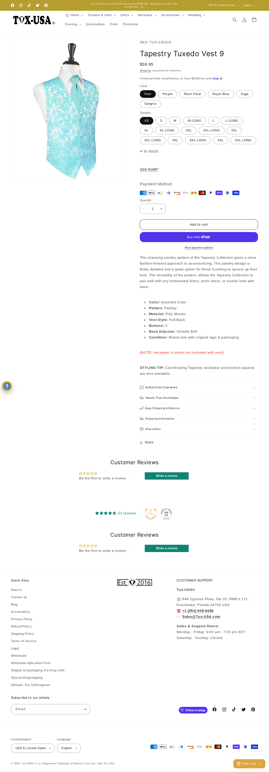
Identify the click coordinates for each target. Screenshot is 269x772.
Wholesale (18, 656)
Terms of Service (23, 641)
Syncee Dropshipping (27, 678)
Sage (245, 94)
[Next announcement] (183, 5)
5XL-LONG (243, 140)
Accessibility (20, 612)
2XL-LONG (211, 130)
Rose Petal (192, 94)
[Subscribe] (85, 709)
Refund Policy (21, 626)
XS (146, 120)
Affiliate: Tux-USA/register (30, 685)
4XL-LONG (198, 140)
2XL (189, 130)
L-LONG (232, 120)
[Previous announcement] (86, 5)
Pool (147, 94)
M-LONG (194, 120)
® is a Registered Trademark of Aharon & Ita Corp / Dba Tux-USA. (75, 763)
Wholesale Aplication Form (31, 663)
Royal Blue (220, 94)
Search (16, 590)
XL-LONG (167, 130)
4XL (175, 140)
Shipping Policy (22, 634)
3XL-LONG (152, 140)
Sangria (150, 103)
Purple (167, 94)
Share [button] (149, 442)
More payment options (199, 247)
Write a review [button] (166, 475)
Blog (14, 604)
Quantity (145, 200)
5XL (221, 140)
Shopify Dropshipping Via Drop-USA (38, 670)
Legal (15, 648)
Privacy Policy (22, 619)
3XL (234, 130)
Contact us (19, 597)
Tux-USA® (27, 763)
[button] (74, 15)
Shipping (145, 70)
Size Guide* (149, 169)
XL (146, 130)
